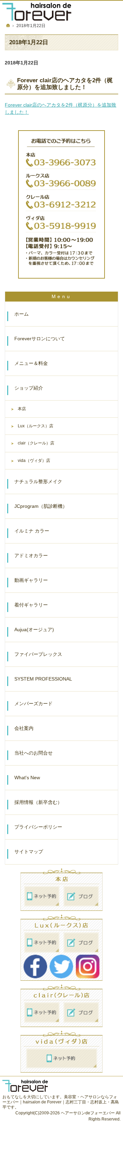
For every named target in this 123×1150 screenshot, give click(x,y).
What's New (27, 777)
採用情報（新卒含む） (38, 802)
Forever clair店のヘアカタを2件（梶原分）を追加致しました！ (65, 83)
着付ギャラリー (31, 605)
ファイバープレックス (38, 654)
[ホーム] (8, 25)
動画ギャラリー (31, 580)
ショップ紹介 (28, 388)
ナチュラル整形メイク (38, 481)
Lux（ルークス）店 (35, 426)
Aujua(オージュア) (34, 629)
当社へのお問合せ (33, 753)
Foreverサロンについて (39, 338)
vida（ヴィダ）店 (34, 460)
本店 (22, 408)
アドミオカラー (31, 555)
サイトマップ (28, 851)
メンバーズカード (33, 703)
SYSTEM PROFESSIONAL (43, 679)
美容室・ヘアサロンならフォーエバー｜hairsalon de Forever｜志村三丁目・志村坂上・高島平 (60, 1102)
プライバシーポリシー (38, 827)
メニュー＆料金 (31, 363)
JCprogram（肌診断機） (40, 506)
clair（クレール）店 (36, 443)
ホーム (21, 314)
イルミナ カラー (31, 531)
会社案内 (23, 728)
